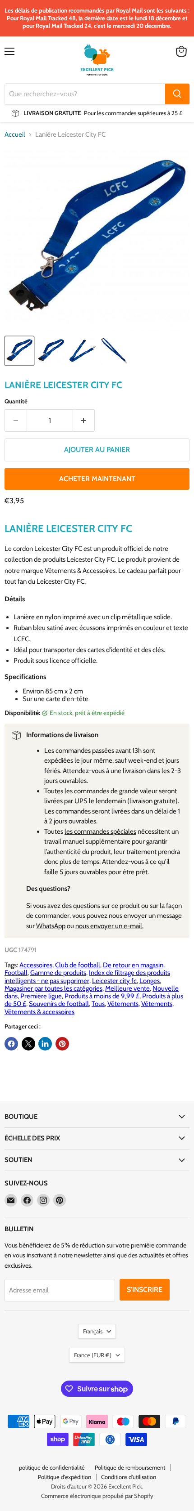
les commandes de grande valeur (111, 791)
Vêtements (123, 1004)
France (92, 1355)
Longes (149, 981)
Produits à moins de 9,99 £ (102, 996)
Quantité (16, 401)
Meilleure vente (127, 988)
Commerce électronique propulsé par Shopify (97, 1495)
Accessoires (35, 965)
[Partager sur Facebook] (11, 1044)
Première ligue (41, 996)
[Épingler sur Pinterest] (62, 1044)
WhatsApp (50, 926)
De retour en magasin (133, 965)
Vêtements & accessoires (39, 1012)
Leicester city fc (114, 981)
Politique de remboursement (130, 1467)
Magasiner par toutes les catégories (53, 988)
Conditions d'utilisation (128, 1476)
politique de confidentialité (52, 1467)
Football (16, 973)
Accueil (15, 135)
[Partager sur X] (28, 1044)
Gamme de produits (58, 973)
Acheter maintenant (97, 478)
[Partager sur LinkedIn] (45, 1044)
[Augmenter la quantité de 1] (84, 420)
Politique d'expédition (64, 1476)
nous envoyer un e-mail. (109, 926)
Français (92, 1331)
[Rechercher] (177, 94)
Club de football (77, 965)
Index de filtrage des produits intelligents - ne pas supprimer (87, 976)
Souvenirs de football (59, 1004)
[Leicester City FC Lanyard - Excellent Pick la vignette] (19, 350)
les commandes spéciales (100, 831)
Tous (98, 1004)
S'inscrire (144, 1289)
